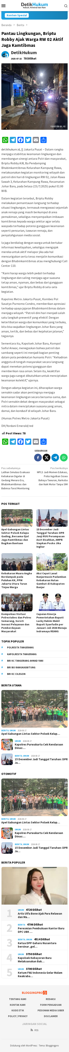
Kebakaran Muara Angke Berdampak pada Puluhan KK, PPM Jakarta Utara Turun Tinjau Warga (16, 580)
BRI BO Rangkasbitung (21, 667)
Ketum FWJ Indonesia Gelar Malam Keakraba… (40, 974)
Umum (13, 730)
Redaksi (51, 999)
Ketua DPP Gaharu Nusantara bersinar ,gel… (37, 944)
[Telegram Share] (55, 457)
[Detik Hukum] (34, 5)
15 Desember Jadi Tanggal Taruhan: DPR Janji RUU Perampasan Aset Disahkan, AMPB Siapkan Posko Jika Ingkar (50, 538)
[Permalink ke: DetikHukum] (5, 54)
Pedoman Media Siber (51, 1010)
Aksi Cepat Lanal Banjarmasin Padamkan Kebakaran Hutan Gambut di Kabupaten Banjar (51, 580)
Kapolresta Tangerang (22, 654)
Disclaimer (51, 1016)
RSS (36, 1030)
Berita (5, 730)
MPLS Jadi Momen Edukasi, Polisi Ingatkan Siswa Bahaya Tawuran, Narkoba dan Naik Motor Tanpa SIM (52, 476)
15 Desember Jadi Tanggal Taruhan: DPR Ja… (41, 761)
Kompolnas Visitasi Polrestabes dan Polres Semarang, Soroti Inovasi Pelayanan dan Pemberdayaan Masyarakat (16, 622)
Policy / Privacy (17, 1016)
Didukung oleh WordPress (23, 1045)
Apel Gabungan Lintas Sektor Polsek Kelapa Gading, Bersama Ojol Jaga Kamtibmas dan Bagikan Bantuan (15, 536)
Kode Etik (18, 1010)
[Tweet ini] (46, 457)
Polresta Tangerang (20, 647)
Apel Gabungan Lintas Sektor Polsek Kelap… (30, 733)
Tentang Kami (17, 999)
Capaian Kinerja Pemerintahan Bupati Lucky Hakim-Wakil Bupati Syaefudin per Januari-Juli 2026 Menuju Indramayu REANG (51, 622)
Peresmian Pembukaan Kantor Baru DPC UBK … (41, 930)
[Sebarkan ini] (38, 457)
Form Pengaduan (51, 1005)
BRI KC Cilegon (16, 674)
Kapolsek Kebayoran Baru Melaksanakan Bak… (35, 959)
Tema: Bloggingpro (49, 1045)
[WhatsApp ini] (64, 457)
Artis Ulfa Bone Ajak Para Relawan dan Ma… (40, 915)
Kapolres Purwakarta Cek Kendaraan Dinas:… (39, 746)
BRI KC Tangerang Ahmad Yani (25, 660)
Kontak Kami (17, 1005)
